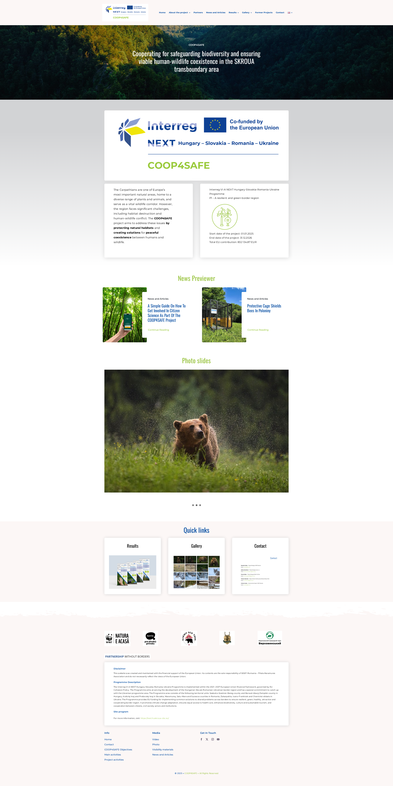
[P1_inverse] (224, 202)
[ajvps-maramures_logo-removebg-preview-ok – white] (227, 632)
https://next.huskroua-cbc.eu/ (155, 718)
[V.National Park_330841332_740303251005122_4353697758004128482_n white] (270, 632)
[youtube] (218, 739)
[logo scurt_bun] (125, 5)
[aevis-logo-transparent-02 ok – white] (150, 632)
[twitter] (207, 739)
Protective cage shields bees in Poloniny (264, 308)
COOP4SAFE (191, 773)
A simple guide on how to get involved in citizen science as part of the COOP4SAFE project (167, 313)
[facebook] (201, 739)
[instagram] (212, 739)
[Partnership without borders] (127, 655)
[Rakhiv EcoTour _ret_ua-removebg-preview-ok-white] (189, 632)
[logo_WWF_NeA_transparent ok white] (117, 632)
